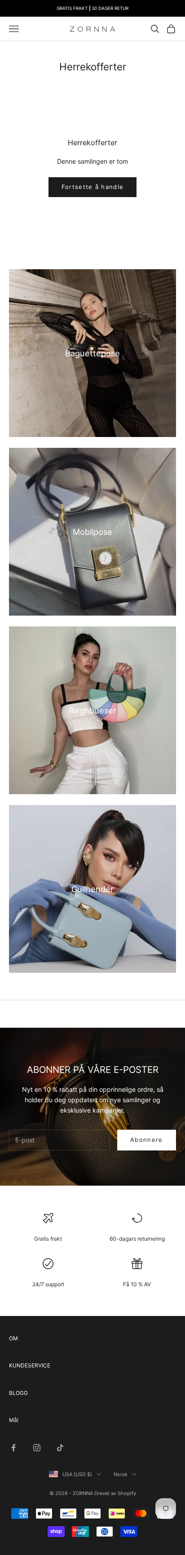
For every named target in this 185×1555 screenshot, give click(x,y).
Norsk (121, 1474)
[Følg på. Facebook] (13, 1447)
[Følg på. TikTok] (60, 1447)
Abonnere (146, 1139)
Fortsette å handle (92, 186)
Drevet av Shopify (115, 1493)
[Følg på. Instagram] (36, 1447)
